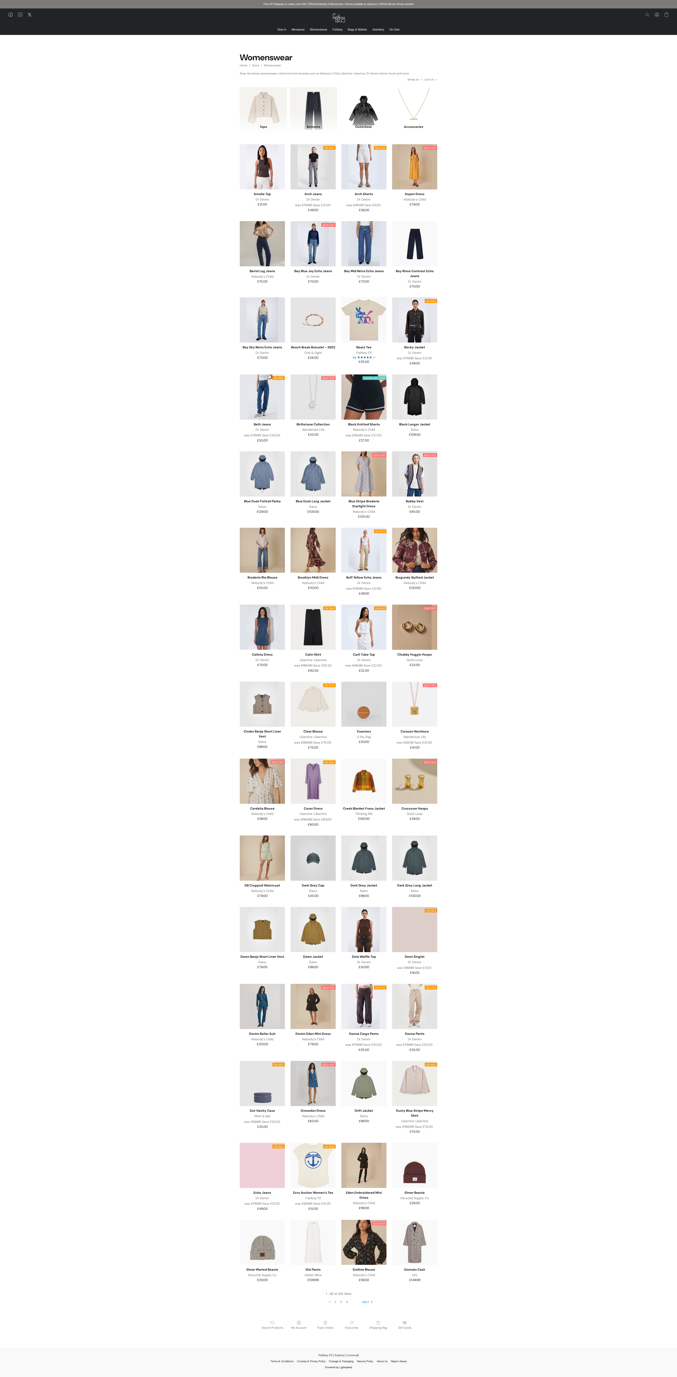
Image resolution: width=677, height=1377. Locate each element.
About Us (382, 1361)
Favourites (351, 1328)
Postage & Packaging (341, 1361)
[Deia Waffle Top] (363, 929)
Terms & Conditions (282, 1361)
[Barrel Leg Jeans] (262, 243)
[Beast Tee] (363, 320)
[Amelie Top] (262, 166)
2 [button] (335, 1302)
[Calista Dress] (262, 627)
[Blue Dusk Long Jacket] (313, 474)
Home (243, 65)
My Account (299, 1328)
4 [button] (347, 1302)
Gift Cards (404, 1328)
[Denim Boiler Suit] (262, 1006)
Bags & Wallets (357, 29)
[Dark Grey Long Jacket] (414, 858)
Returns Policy (365, 1361)
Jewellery (378, 29)
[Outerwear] (363, 103)
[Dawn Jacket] (313, 929)
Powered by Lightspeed (338, 1367)
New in (281, 29)
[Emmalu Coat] (414, 1242)
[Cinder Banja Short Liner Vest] (262, 704)
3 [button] (341, 1302)
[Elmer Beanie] (414, 1165)
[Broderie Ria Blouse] (262, 550)
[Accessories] (413, 103)
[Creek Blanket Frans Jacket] (363, 781)
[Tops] (263, 103)
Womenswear (318, 29)
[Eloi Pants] (313, 1242)
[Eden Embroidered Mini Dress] (363, 1165)
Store (255, 65)
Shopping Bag (378, 1328)
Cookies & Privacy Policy (311, 1361)
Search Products (272, 1328)
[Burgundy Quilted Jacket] (414, 550)
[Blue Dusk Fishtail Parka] (262, 474)
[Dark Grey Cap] (313, 858)
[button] (338, 18)
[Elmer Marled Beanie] (262, 1242)
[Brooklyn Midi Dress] (313, 550)
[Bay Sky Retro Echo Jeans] (262, 320)
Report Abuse (399, 1361)
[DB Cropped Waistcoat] (262, 858)
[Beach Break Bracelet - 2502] (313, 320)
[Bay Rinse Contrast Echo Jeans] (414, 243)
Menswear (298, 29)
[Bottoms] (313, 103)
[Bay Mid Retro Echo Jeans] (363, 243)
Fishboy (338, 29)
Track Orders (325, 1328)
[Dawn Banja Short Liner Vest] (262, 929)
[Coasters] (363, 704)
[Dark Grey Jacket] (363, 858)
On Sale (394, 29)
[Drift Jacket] (363, 1083)
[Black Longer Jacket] (414, 397)
